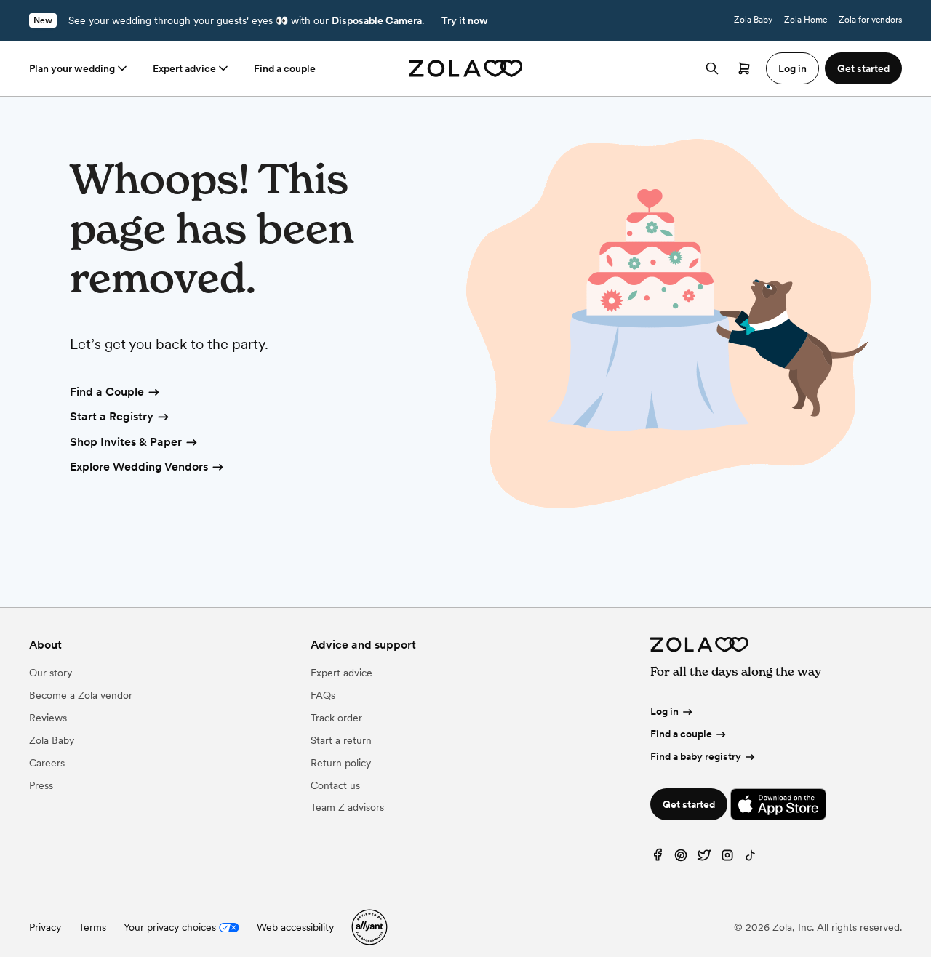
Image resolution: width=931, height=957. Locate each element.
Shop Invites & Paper (126, 442)
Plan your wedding (72, 68)
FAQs (323, 695)
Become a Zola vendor (80, 695)
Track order (336, 718)
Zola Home (805, 20)
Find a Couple (107, 392)
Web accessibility (295, 927)
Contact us (335, 785)
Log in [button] (792, 68)
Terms (92, 927)
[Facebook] (657, 858)
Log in (664, 711)
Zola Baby (753, 20)
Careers (47, 763)
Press (41, 785)
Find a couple (285, 68)
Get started (689, 804)
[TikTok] (750, 858)
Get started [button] (863, 68)
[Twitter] (704, 858)
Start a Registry (111, 416)
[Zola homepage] (466, 68)
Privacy (45, 927)
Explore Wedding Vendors (139, 466)
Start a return (341, 740)
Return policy (341, 763)
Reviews (48, 718)
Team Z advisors (347, 807)
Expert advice (184, 68)
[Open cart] (744, 68)
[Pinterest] (681, 858)
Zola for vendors (870, 20)
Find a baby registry (695, 756)
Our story (50, 672)
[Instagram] (727, 858)
